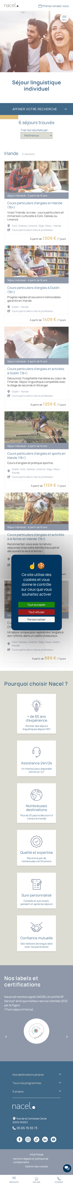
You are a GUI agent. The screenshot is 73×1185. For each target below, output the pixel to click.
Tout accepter (36, 605)
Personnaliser (36, 619)
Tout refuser (36, 612)
